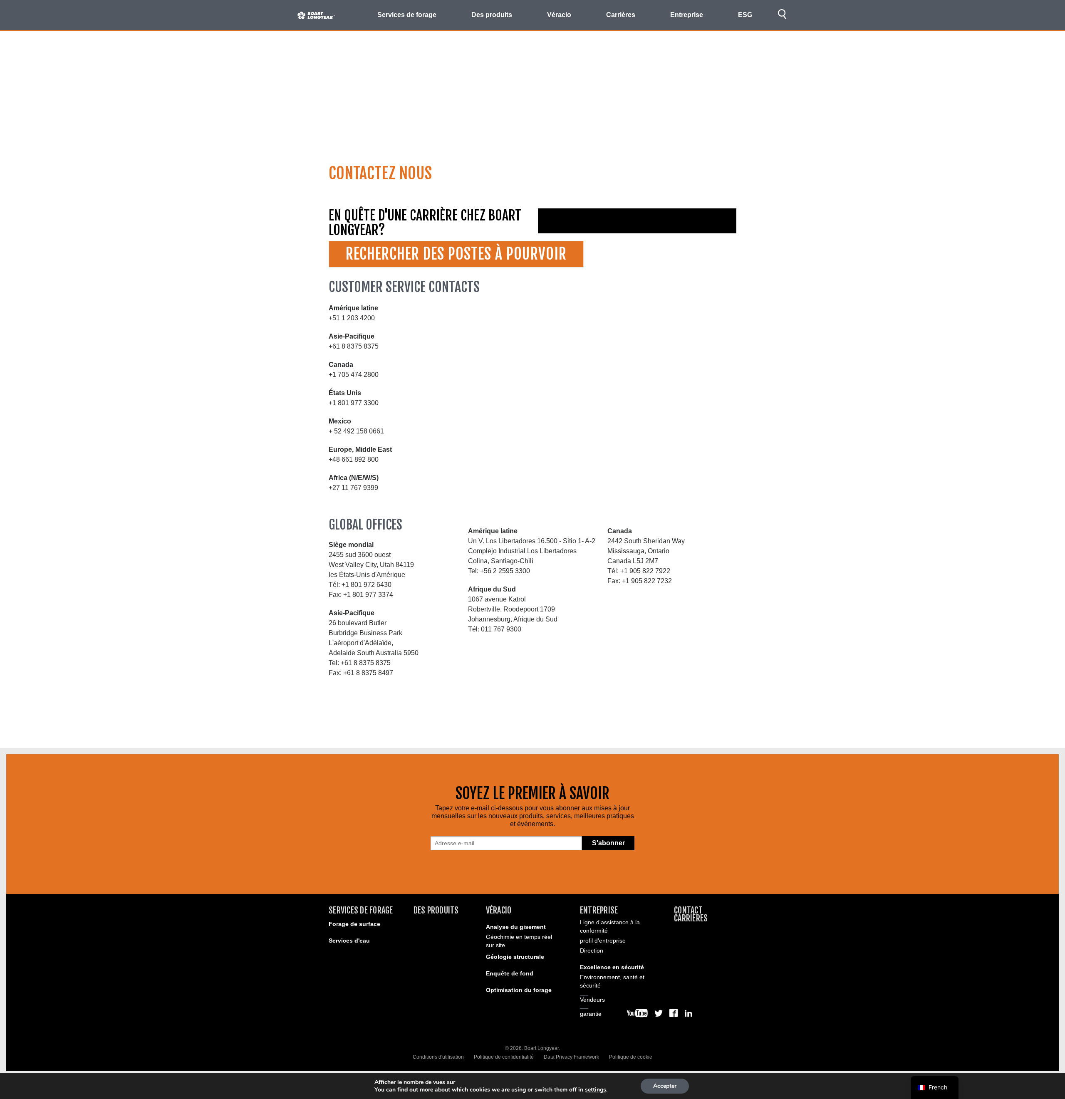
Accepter (664, 1086)
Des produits (436, 910)
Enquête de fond (509, 973)
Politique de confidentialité (504, 1057)
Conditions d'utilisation (438, 1057)
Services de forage (361, 910)
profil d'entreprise (603, 940)
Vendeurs (592, 999)
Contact (688, 910)
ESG (745, 14)
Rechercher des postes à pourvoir (456, 254)
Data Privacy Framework (571, 1057)
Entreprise (599, 910)
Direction (591, 950)
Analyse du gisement (516, 926)
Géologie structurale (515, 956)
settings (595, 1090)
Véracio (499, 910)
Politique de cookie (630, 1057)
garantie (591, 1013)
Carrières (620, 14)
